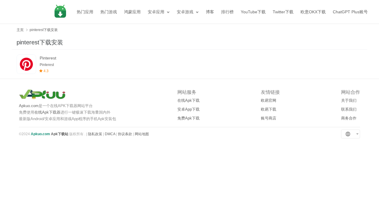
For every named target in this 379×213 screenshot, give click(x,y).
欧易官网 (268, 100)
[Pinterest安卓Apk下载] (26, 64)
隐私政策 (95, 134)
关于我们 (348, 100)
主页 (20, 30)
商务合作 (348, 118)
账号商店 (268, 118)
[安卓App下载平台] (60, 12)
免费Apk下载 (188, 118)
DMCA (110, 134)
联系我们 (348, 109)
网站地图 (142, 134)
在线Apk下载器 (47, 112)
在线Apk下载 (188, 100)
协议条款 (125, 134)
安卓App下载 (188, 109)
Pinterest (48, 58)
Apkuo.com (28, 106)
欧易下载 (268, 109)
